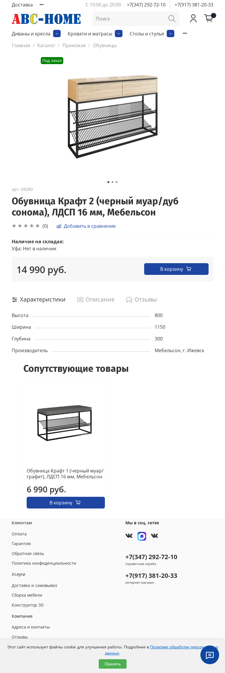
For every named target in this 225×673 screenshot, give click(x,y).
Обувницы (105, 45)
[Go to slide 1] (108, 182)
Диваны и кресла (31, 33)
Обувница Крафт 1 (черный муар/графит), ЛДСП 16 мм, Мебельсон (65, 473)
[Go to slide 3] (116, 182)
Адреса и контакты (31, 627)
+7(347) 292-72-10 (146, 4)
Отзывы (20, 637)
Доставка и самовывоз (34, 585)
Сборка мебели (27, 595)
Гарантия (21, 543)
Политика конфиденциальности (44, 563)
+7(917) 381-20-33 (194, 4)
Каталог (46, 45)
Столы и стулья (146, 33)
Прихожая (74, 45)
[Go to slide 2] (112, 182)
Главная (21, 45)
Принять (113, 664)
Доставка (22, 4)
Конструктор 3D (28, 605)
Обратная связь (28, 553)
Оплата (19, 534)
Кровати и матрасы (90, 33)
